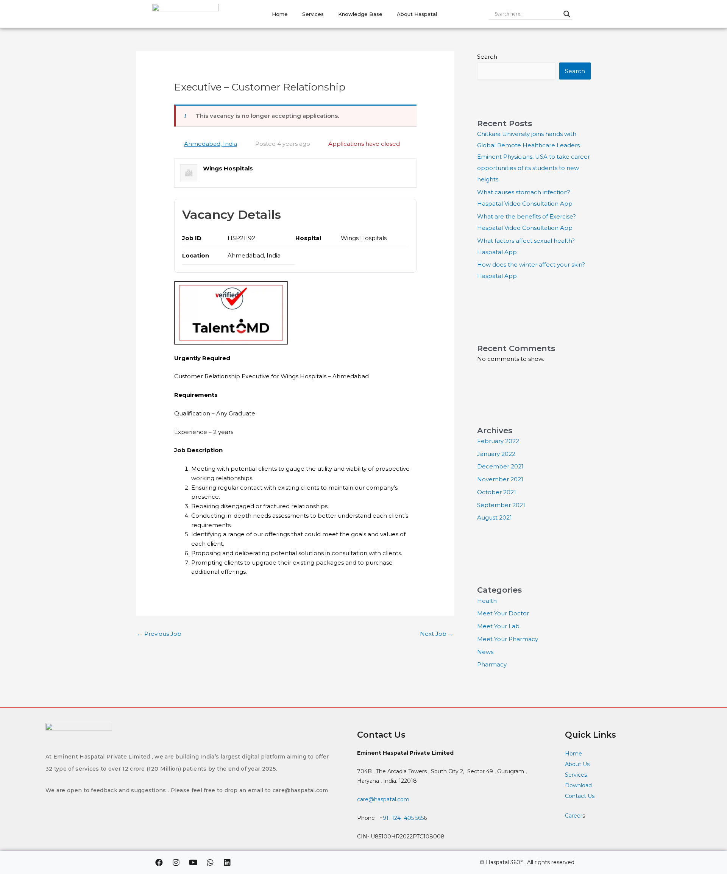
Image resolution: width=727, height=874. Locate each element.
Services (313, 14)
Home (280, 14)
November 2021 (500, 479)
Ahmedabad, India (210, 143)
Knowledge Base (360, 14)
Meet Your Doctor (503, 613)
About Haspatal (417, 14)
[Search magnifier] (567, 14)
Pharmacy (492, 664)
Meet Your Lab (498, 626)
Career (573, 815)
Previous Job (159, 633)
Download (578, 785)
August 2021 (494, 517)
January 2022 (496, 453)
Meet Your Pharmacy (507, 639)
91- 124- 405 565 (403, 818)
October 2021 (496, 492)
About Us (577, 764)
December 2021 (500, 466)
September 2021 (501, 505)
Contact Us (580, 796)
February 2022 (498, 441)
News (485, 652)
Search (487, 56)
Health (487, 600)
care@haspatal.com (383, 799)
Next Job (437, 633)
